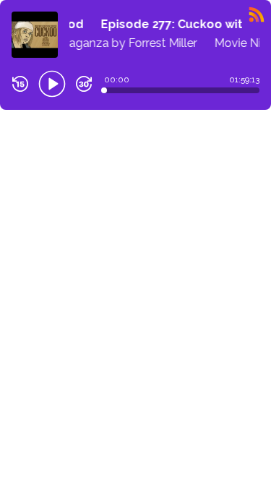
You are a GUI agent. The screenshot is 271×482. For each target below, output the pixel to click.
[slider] (104, 90)
